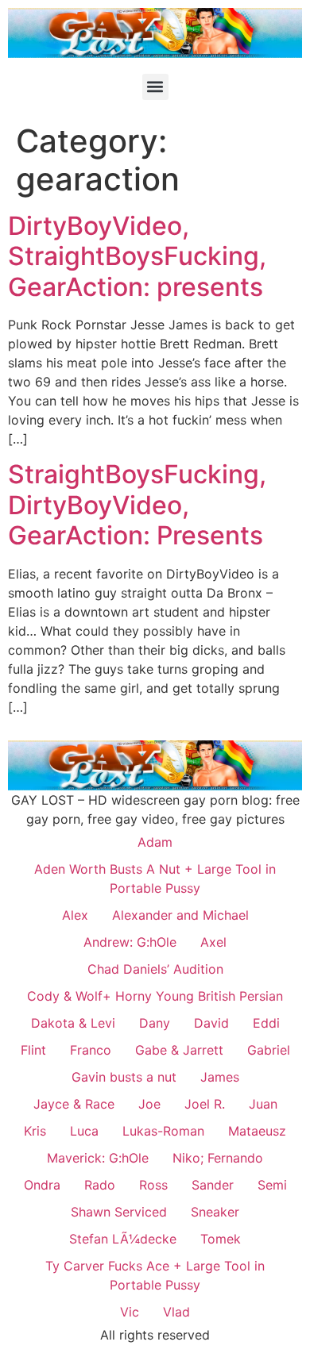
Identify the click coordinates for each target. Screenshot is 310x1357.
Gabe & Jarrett (179, 1050)
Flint (33, 1050)
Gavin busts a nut (124, 1077)
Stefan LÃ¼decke (122, 1239)
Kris (35, 1131)
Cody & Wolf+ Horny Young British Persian (155, 996)
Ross (153, 1185)
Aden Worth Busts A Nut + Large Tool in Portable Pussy (155, 878)
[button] (155, 87)
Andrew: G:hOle (129, 942)
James (219, 1077)
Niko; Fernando (217, 1158)
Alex (75, 915)
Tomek (220, 1239)
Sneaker (215, 1212)
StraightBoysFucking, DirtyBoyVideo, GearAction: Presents (137, 505)
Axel (213, 942)
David (211, 1023)
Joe (149, 1104)
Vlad (176, 1312)
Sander (213, 1185)
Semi (272, 1185)
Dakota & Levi (73, 1023)
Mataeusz (257, 1131)
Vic (129, 1312)
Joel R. (204, 1104)
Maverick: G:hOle (98, 1158)
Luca (84, 1131)
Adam (155, 842)
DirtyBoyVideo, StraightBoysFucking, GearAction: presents (137, 256)
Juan (263, 1104)
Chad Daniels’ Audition (155, 969)
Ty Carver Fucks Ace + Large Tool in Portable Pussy (155, 1275)
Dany (154, 1023)
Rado (99, 1185)
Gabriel (268, 1050)
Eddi (266, 1023)
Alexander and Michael (180, 915)
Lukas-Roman (163, 1131)
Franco (90, 1050)
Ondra (42, 1185)
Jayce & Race (73, 1104)
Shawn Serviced (119, 1212)
